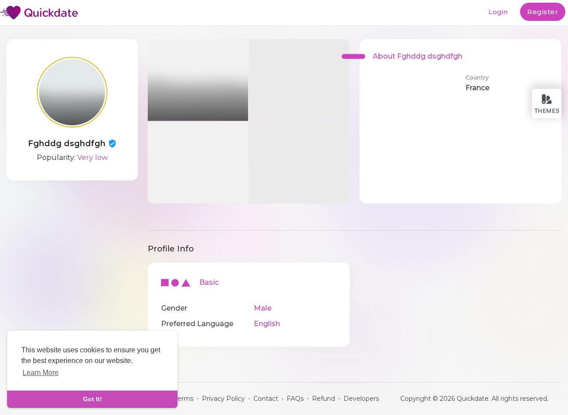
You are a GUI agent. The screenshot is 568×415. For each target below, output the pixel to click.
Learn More (41, 372)
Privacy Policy (223, 399)
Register (542, 12)
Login (498, 12)
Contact (265, 399)
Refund (323, 399)
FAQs (295, 399)
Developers (361, 399)
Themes (547, 110)
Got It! (92, 399)
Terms (183, 399)
